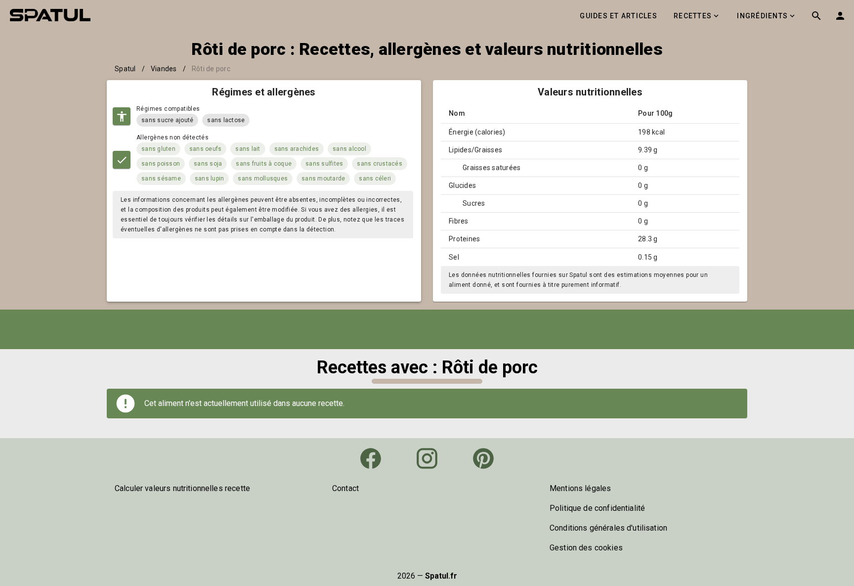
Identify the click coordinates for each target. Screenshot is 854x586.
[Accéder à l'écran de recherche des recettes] (816, 16)
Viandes (164, 69)
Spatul (125, 69)
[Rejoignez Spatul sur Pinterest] (483, 458)
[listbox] (209, 488)
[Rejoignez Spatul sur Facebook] (370, 458)
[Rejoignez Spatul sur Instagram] (427, 458)
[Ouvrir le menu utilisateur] (840, 16)
